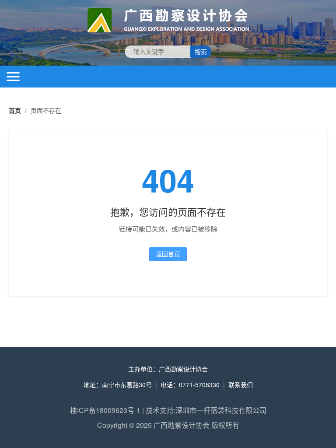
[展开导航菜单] (13, 76)
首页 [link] (15, 110)
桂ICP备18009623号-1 (105, 410)
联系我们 (240, 384)
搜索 (201, 52)
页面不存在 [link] (46, 110)
